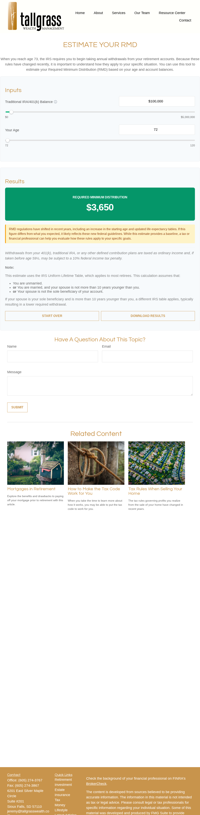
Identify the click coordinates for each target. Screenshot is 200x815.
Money (60, 805)
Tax (57, 800)
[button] (80, 13)
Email (106, 346)
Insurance (62, 795)
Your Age (12, 130)
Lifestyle (61, 810)
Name (12, 346)
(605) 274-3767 (30, 780)
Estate (60, 790)
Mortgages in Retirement (31, 489)
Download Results (148, 316)
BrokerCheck (96, 784)
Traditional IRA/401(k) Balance (29, 102)
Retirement (63, 780)
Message (14, 372)
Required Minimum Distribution (100, 197)
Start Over (52, 316)
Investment (63, 785)
